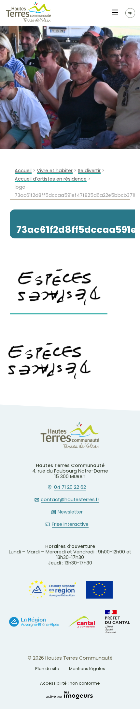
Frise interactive (70, 524)
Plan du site (47, 668)
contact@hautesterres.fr (70, 500)
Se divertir (89, 171)
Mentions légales (87, 668)
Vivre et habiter (55, 171)
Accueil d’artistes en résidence (51, 179)
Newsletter (70, 512)
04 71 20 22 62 (70, 487)
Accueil (23, 171)
